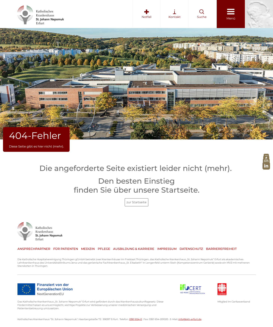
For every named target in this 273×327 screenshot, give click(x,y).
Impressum (167, 249)
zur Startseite (136, 202)
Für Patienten (65, 249)
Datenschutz (191, 249)
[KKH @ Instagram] (266, 162)
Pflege (104, 249)
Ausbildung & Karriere (133, 249)
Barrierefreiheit (221, 249)
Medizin (88, 249)
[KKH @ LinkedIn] (266, 165)
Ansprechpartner (33, 249)
